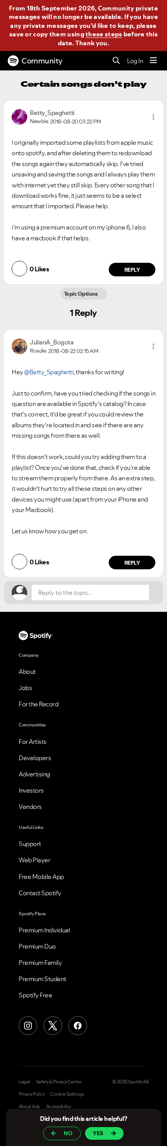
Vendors (30, 806)
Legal (24, 1082)
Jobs (25, 687)
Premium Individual (44, 930)
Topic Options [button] (81, 294)
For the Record (38, 704)
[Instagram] (28, 1025)
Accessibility (58, 1106)
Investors (31, 790)
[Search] (116, 61)
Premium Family (40, 962)
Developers (35, 758)
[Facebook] (77, 1025)
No (68, 1133)
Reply (132, 270)
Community (42, 60)
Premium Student (42, 979)
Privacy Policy (31, 1094)
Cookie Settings (67, 1094)
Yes (98, 1133)
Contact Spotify (40, 893)
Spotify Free (35, 995)
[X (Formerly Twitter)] (52, 1025)
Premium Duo (37, 946)
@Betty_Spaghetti (48, 372)
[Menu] (153, 60)
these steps (103, 34)
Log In (135, 61)
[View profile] (19, 116)
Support (30, 843)
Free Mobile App (41, 876)
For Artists (33, 741)
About (27, 671)
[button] (153, 117)
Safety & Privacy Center (59, 1082)
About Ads (29, 1106)
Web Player (34, 860)
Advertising (34, 774)
